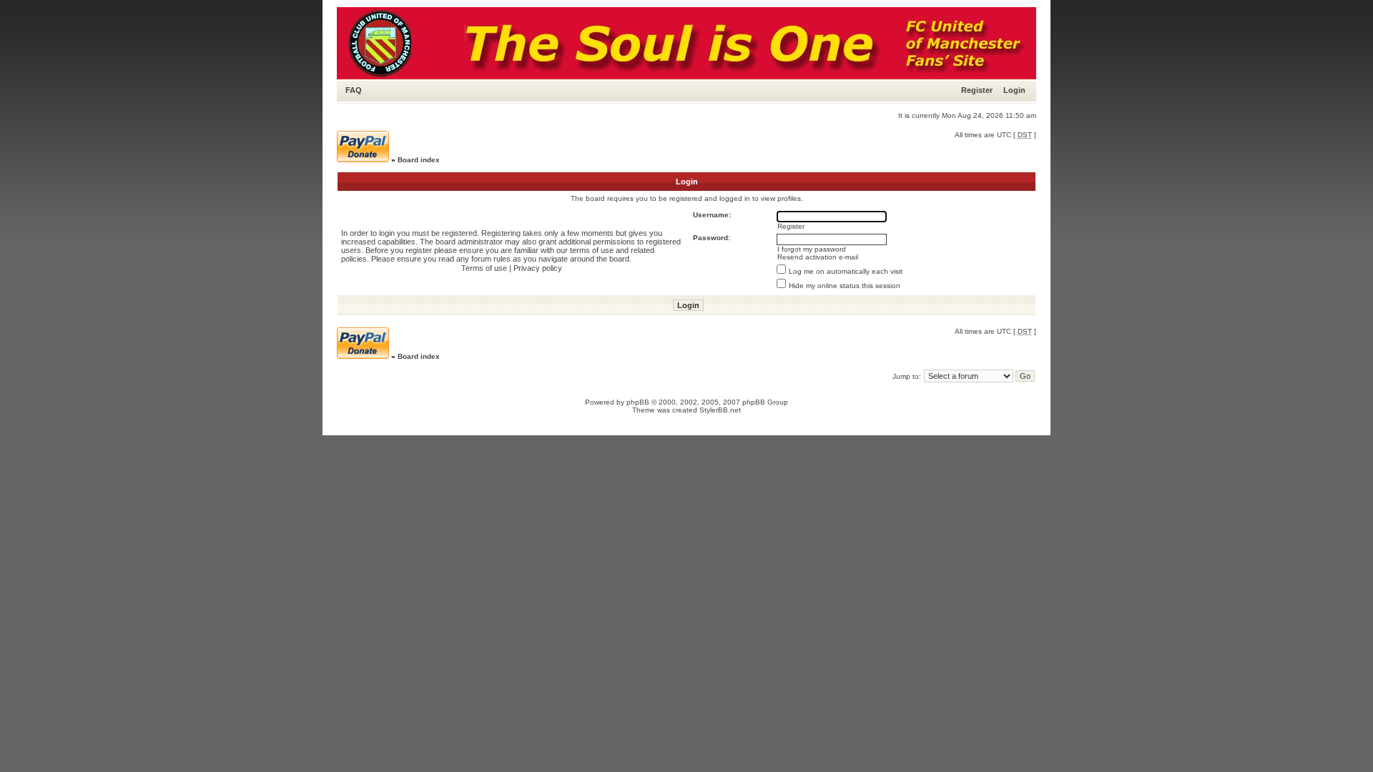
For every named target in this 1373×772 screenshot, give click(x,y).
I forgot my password (811, 249)
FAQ (353, 90)
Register (977, 90)
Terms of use (484, 268)
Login (1014, 90)
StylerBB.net (720, 410)
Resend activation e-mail (817, 257)
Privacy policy (537, 268)
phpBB (637, 402)
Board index (419, 160)
